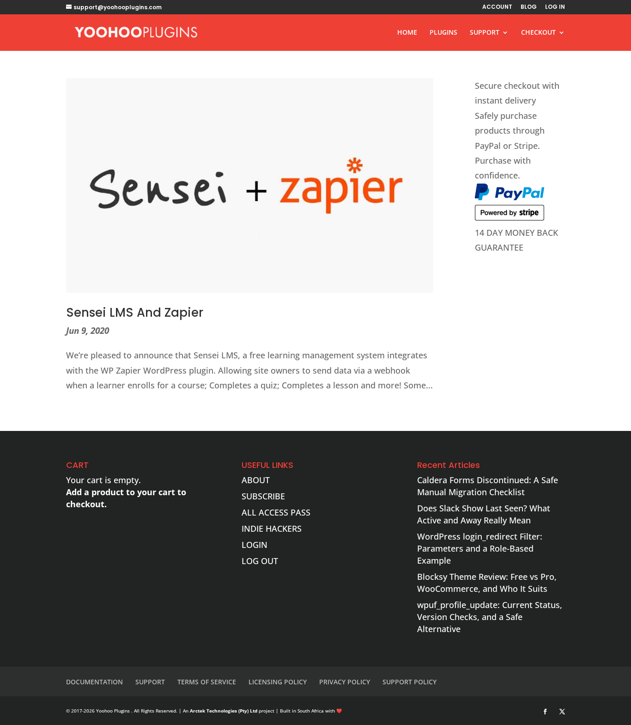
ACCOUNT (497, 7)
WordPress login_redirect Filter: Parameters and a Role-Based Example (479, 548)
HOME (407, 33)
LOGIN (254, 544)
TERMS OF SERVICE (206, 681)
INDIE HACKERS (272, 528)
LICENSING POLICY (278, 681)
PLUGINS (443, 33)
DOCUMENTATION (94, 681)
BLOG (529, 7)
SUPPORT (484, 33)
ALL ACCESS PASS (276, 512)
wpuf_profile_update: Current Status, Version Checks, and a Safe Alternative (489, 616)
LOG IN (555, 7)
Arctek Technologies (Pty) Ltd (223, 710)
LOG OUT (260, 560)
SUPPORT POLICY (409, 681)
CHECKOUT (538, 33)
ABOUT (256, 479)
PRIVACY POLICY (344, 681)
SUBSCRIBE (263, 496)
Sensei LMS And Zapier (134, 312)
